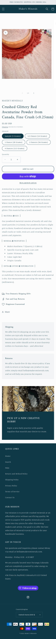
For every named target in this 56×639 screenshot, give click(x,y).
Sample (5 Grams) (13, 136)
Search (8, 462)
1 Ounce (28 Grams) (13, 142)
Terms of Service (12, 491)
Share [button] (7, 312)
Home (7, 456)
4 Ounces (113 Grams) (14, 148)
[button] (3, 9)
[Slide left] (22, 93)
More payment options (28, 183)
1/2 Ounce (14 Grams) (37, 136)
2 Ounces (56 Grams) (38, 142)
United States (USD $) (27, 615)
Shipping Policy (12, 479)
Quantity (5, 154)
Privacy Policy (11, 485)
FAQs (7, 468)
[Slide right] (34, 93)
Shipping (5, 127)
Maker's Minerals (31, 633)
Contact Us (10, 497)
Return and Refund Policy (16, 474)
